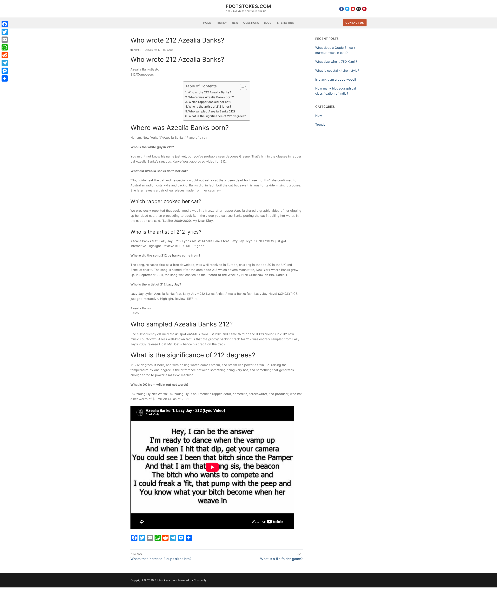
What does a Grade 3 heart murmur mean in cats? (335, 50)
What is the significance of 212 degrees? (217, 116)
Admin (137, 50)
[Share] (5, 78)
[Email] (5, 40)
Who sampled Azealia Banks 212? (211, 111)
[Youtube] (353, 9)
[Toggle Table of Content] (241, 87)
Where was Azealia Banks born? (211, 97)
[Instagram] (358, 9)
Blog (169, 50)
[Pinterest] (364, 9)
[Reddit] (5, 55)
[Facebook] (341, 9)
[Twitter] (347, 9)
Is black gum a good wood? (335, 79)
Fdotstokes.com (248, 6)
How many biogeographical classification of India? (335, 90)
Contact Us (354, 22)
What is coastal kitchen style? (337, 70)
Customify (200, 580)
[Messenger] (5, 71)
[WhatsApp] (5, 47)
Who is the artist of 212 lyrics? (210, 106)
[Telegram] (5, 63)
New (318, 115)
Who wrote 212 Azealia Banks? (209, 92)
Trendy (320, 124)
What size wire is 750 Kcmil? (336, 62)
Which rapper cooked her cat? (210, 102)
